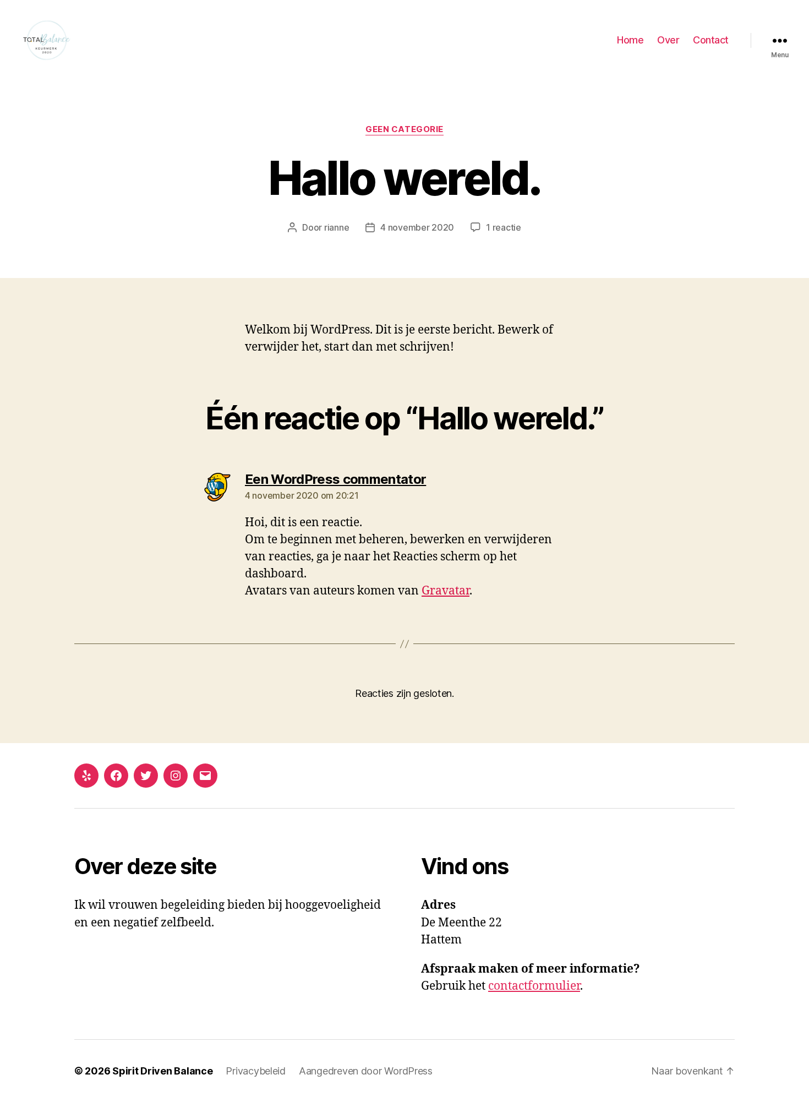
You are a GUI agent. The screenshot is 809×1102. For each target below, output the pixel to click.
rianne (336, 227)
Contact (711, 40)
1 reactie (503, 227)
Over (668, 40)
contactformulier (534, 986)
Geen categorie (404, 129)
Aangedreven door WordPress (366, 1071)
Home (630, 40)
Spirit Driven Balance (162, 1071)
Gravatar (445, 590)
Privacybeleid (256, 1071)
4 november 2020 (417, 227)
